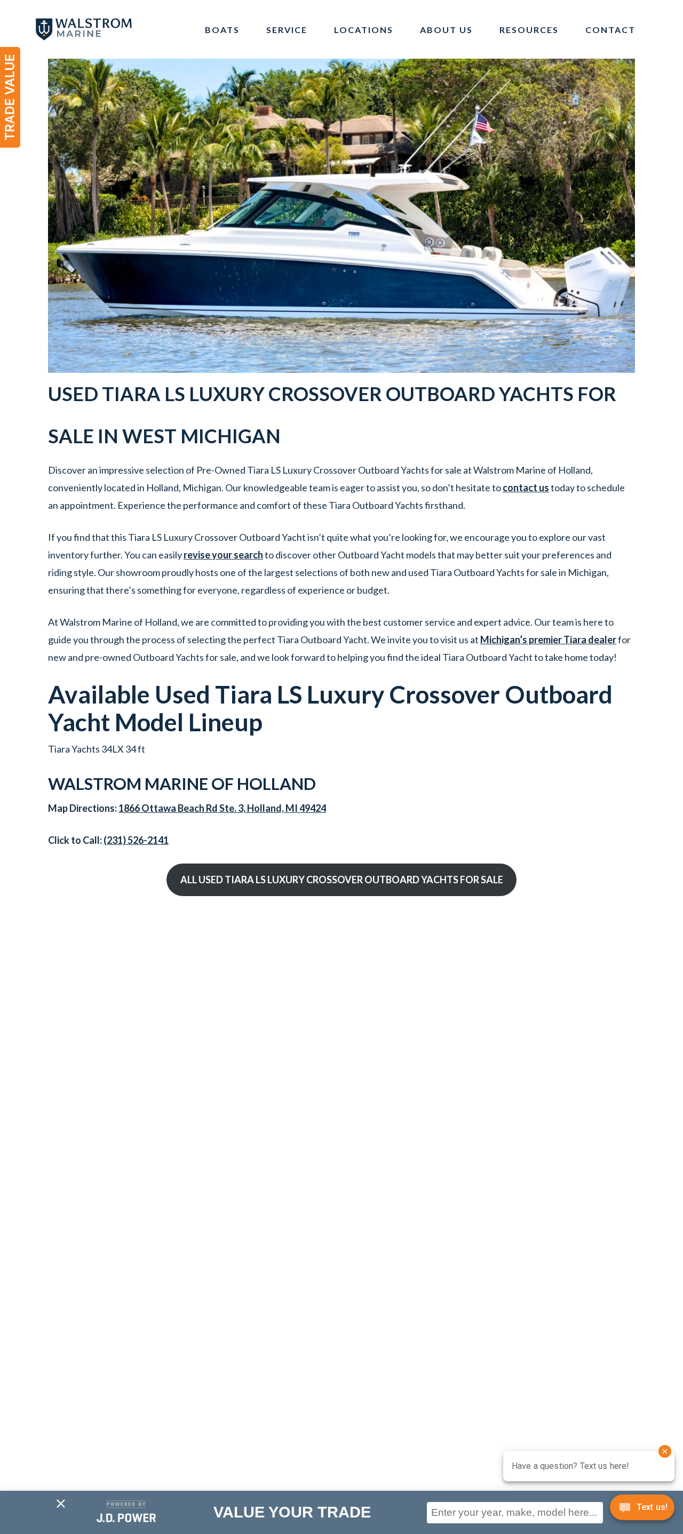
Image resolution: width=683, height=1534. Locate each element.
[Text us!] (642, 1511)
